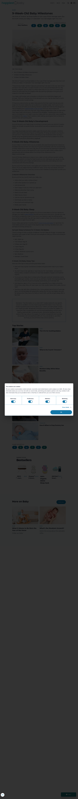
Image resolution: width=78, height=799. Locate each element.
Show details (65, 407)
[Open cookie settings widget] (2, 795)
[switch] (30, 401)
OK (61, 412)
